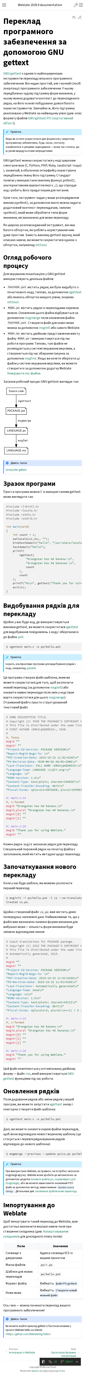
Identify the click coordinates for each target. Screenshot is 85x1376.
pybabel (31, 668)
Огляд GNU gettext (16, 470)
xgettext (75, 292)
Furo (62, 1370)
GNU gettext (12, 73)
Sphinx (35, 1370)
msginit (44, 328)
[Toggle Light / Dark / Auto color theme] (75, 4)
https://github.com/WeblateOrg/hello (28, 1334)
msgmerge (32, 318)
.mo (28, 1073)
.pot (20, 637)
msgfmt (31, 358)
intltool (41, 245)
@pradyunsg (51, 1370)
